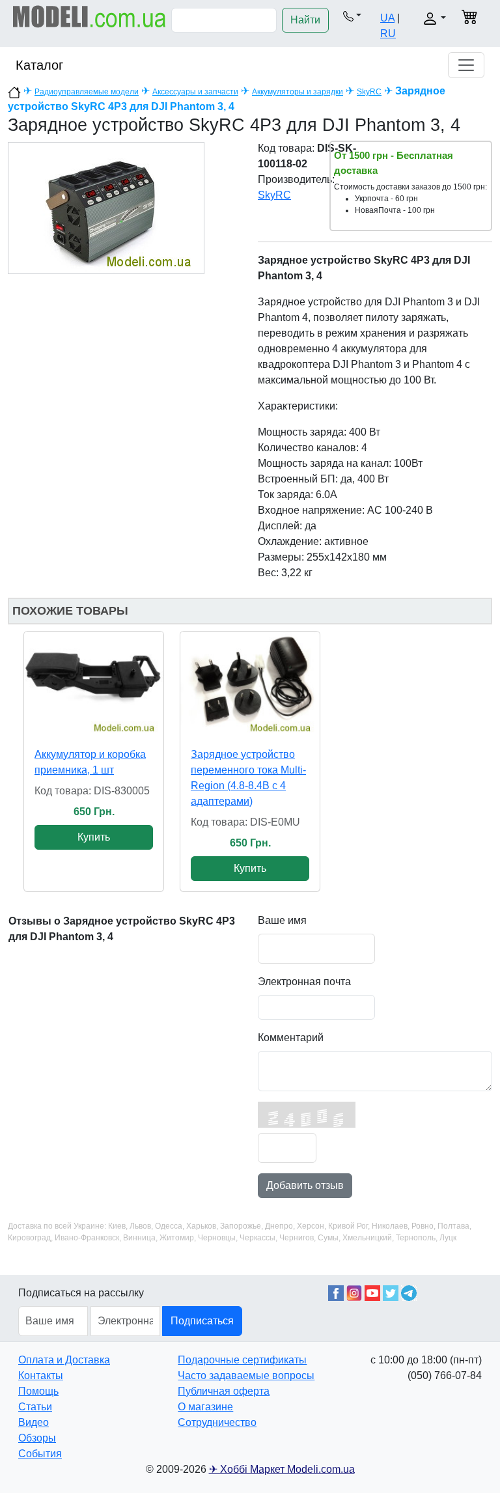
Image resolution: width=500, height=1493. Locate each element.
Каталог (39, 65)
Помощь (38, 1391)
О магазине (205, 1406)
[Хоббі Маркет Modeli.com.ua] (89, 15)
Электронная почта (304, 981)
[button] (352, 15)
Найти (305, 19)
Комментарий (291, 1037)
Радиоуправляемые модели (87, 91)
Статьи (35, 1406)
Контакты (40, 1375)
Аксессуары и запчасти (195, 91)
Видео (33, 1422)
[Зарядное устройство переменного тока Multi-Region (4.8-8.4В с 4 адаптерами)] (250, 684)
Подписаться (202, 1320)
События (40, 1453)
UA (387, 17)
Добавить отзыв (305, 1185)
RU (388, 33)
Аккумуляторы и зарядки (297, 91)
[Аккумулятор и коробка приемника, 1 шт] (93, 684)
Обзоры (37, 1438)
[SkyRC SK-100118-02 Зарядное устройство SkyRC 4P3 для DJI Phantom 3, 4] (106, 207)
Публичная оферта (224, 1391)
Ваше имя (282, 920)
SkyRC (369, 91)
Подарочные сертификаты (242, 1359)
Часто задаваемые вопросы (246, 1375)
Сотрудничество (217, 1422)
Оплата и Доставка (64, 1359)
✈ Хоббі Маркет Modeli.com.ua (282, 1469)
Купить (93, 837)
